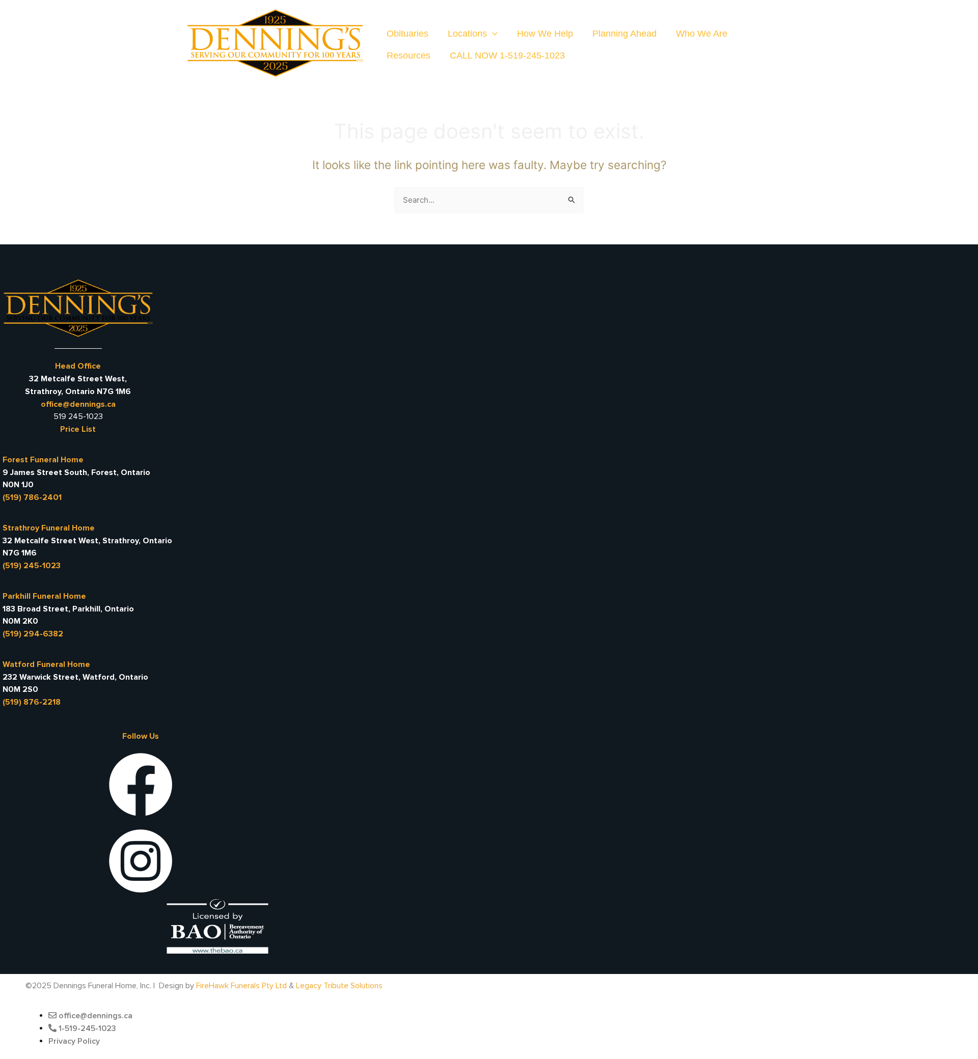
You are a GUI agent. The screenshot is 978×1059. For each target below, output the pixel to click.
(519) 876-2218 (32, 702)
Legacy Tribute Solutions (339, 986)
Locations (467, 34)
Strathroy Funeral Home (49, 528)
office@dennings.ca (78, 404)
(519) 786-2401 (32, 497)
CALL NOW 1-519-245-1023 (507, 55)
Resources (408, 55)
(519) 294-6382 (33, 634)
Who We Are (701, 34)
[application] (492, 34)
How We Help (545, 34)
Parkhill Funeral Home (44, 596)
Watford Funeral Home (46, 664)
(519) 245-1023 (32, 566)
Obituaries (407, 34)
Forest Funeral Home (43, 460)
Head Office (78, 366)
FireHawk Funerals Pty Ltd (241, 986)
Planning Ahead (624, 34)
